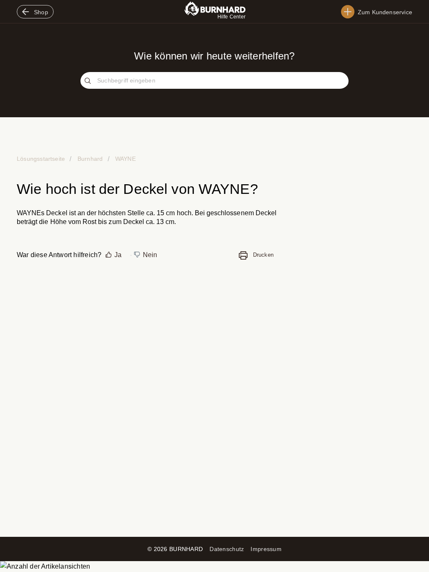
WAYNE (125, 158)
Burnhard (90, 158)
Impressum (266, 549)
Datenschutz (226, 549)
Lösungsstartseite (42, 158)
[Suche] (89, 81)
